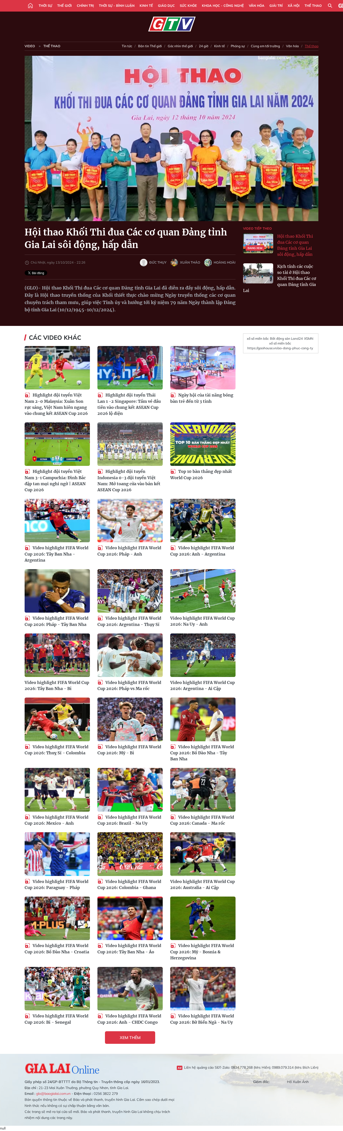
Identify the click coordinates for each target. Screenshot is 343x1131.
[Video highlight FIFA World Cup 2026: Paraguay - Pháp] (57, 854)
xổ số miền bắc (258, 338)
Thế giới (64, 6)
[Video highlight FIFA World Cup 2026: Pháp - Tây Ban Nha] (57, 591)
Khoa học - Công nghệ (223, 6)
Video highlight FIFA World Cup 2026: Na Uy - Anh (202, 621)
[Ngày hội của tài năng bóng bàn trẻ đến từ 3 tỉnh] (203, 367)
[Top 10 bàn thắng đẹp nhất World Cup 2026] (203, 444)
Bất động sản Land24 (286, 338)
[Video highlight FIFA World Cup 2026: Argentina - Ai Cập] (203, 655)
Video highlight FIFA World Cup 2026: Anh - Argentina (202, 551)
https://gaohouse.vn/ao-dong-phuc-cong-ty (280, 348)
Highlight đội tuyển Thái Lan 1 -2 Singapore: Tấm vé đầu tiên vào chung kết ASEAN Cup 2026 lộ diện (129, 404)
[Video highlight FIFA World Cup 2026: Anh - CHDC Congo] (130, 988)
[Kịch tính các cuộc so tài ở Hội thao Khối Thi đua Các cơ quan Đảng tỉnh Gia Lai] (258, 273)
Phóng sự (238, 46)
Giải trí (276, 6)
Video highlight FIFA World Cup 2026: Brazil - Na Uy (129, 820)
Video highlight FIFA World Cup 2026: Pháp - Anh (129, 551)
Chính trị (85, 6)
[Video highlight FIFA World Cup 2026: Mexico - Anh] (57, 789)
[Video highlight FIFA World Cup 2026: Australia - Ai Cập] (203, 854)
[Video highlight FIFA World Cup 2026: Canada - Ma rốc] (203, 789)
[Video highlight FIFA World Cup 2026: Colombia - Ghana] (130, 854)
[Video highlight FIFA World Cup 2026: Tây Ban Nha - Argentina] (57, 520)
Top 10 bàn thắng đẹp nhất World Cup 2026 (201, 474)
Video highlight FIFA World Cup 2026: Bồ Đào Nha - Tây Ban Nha (202, 753)
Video (30, 46)
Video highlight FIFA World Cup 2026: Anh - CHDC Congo (129, 1019)
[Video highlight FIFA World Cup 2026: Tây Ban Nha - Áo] (130, 918)
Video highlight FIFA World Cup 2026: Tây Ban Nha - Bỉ (57, 685)
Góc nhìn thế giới (180, 46)
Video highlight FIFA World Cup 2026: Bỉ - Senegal (56, 1019)
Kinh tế (146, 6)
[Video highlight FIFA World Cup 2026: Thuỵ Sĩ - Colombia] (57, 719)
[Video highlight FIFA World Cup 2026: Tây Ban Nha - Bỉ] (57, 655)
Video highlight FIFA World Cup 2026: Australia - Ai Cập (202, 884)
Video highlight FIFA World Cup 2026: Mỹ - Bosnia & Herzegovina (202, 951)
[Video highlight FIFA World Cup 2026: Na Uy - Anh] (203, 591)
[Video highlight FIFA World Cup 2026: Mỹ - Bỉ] (130, 719)
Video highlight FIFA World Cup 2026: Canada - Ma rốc (202, 820)
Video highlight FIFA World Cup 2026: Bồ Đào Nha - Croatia (57, 948)
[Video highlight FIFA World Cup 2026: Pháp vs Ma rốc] (130, 655)
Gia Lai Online (62, 1067)
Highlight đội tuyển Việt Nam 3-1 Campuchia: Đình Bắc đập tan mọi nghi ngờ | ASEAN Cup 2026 (55, 480)
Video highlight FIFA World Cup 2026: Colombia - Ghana (129, 884)
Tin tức (127, 46)
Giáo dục (166, 6)
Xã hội (294, 6)
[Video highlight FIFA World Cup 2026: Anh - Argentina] (203, 520)
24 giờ (203, 46)
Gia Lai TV (172, 24)
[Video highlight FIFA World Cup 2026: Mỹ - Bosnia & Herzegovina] (203, 918)
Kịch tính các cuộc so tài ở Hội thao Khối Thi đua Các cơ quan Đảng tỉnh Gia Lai (279, 278)
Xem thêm (130, 1037)
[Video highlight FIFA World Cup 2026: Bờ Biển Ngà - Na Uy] (203, 988)
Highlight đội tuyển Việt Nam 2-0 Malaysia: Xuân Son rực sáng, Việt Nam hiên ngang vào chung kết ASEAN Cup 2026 (56, 404)
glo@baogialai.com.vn (53, 1093)
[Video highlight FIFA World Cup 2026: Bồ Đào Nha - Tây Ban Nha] (203, 719)
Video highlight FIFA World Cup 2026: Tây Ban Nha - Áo (129, 948)
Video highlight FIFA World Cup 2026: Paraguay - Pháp (56, 884)
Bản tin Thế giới (150, 46)
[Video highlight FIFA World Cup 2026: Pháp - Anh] (130, 520)
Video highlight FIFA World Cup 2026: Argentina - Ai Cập (202, 685)
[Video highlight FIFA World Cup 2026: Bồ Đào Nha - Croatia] (57, 918)
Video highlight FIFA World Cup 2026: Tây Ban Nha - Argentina (56, 554)
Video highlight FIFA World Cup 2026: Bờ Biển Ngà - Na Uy (202, 1019)
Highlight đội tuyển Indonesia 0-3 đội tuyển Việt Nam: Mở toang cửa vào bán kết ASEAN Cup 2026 (128, 480)
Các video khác (55, 337)
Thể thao (313, 6)
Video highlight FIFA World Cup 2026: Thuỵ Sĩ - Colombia (56, 750)
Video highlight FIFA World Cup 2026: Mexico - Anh (56, 820)
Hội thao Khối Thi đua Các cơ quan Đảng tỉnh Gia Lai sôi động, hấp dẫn (295, 245)
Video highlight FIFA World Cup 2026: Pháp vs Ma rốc (129, 685)
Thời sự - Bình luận (117, 6)
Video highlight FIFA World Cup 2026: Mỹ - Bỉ (129, 750)
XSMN (308, 338)
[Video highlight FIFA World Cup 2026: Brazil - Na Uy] (130, 789)
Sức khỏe (188, 6)
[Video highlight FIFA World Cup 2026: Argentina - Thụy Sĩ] (130, 591)
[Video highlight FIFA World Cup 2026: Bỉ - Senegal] (57, 988)
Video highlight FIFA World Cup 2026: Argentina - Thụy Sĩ (129, 621)
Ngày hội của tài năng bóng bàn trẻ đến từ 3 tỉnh (201, 398)
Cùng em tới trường (265, 46)
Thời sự (45, 6)
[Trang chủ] (30, 6)
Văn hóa (256, 6)
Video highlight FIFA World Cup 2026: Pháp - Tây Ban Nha (56, 621)
